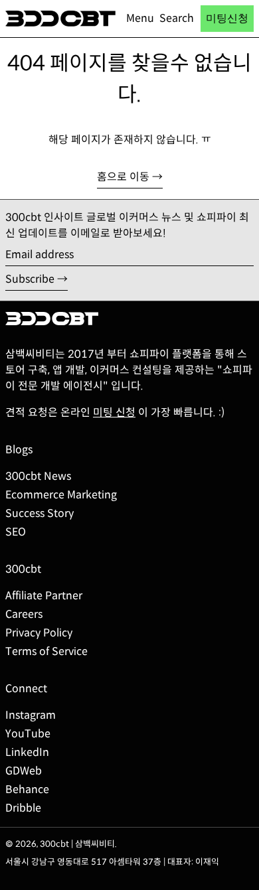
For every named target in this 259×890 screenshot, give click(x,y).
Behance (27, 789)
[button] (176, 18)
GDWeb (23, 771)
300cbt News (38, 476)
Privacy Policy (38, 633)
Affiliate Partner (43, 596)
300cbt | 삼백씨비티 (77, 844)
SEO (15, 532)
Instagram (30, 715)
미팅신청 (227, 18)
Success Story (39, 513)
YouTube (27, 734)
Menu (140, 18)
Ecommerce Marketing (61, 495)
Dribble (23, 808)
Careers (24, 614)
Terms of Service (46, 651)
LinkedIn (27, 752)
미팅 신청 (114, 412)
